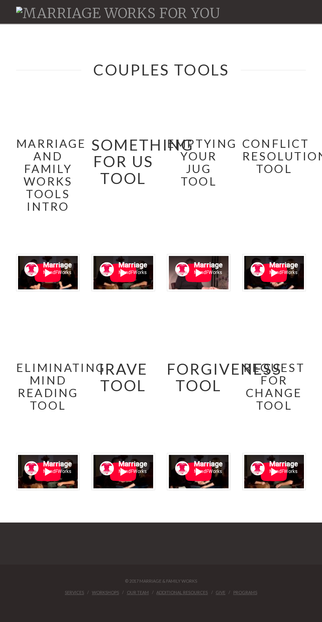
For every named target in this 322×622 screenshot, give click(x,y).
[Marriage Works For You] (118, 13)
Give (220, 592)
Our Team (138, 592)
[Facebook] (161, 604)
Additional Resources (182, 592)
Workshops (105, 592)
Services (74, 592)
